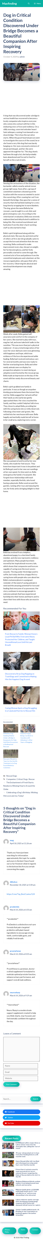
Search (35, 1099)
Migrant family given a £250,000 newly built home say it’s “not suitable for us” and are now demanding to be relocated (27, 1192)
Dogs (25, 779)
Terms (23, 1230)
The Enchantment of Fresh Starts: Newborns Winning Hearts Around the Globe (19, 785)
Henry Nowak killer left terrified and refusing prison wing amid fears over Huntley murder (27, 1163)
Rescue (32, 779)
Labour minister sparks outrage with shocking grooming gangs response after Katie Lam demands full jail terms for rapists (28, 1202)
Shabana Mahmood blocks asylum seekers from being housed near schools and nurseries (28, 1183)
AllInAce (13, 882)
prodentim (14, 907)
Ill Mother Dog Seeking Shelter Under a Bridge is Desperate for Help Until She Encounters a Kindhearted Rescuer (10, 740)
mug (12, 840)
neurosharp (15, 992)
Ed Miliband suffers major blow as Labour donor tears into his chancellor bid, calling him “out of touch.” (28, 1145)
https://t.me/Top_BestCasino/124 (21, 894)
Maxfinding (9, 3)
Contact (35, 1230)
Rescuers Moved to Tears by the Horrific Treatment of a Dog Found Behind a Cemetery (10, 763)
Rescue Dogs (11, 776)
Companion (11, 779)
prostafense (15, 951)
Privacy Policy (7, 1231)
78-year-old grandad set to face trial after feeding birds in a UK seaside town (27, 1154)
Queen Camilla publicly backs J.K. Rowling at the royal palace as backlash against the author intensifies (27, 1212)
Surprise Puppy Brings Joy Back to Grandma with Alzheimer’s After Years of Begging (26, 738)
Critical (20, 779)
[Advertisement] (21, 99)
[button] (29, 3)
